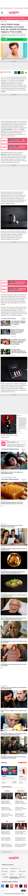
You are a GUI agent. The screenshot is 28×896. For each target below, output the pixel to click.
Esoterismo (4, 874)
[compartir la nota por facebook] (15, 72)
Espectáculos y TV (14, 868)
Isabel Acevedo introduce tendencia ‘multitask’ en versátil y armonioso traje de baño (17, 148)
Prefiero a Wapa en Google (10, 477)
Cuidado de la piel (5, 437)
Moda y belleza (5, 871)
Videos (11, 874)
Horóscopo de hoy (8, 8)
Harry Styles (4, 77)
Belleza (16, 435)
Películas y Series (22, 871)
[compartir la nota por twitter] (19, 72)
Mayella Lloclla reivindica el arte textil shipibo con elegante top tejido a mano (17, 290)
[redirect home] (14, 858)
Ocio (20, 868)
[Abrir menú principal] (2, 12)
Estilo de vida (13, 871)
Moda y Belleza (4, 21)
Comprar (14, 782)
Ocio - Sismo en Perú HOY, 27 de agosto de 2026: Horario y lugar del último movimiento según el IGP (13, 18)
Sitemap (20, 874)
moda (8, 80)
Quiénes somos (22, 877)
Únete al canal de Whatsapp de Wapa (15, 39)
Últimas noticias (5, 868)
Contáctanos (5, 877)
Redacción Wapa (7, 72)
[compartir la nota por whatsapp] (22, 72)
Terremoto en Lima (18, 8)
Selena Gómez (16, 129)
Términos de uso (13, 877)
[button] (26, 18)
